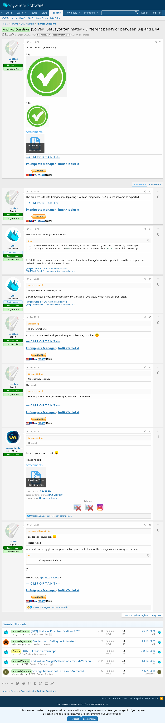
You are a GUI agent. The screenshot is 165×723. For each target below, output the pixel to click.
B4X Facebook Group (38, 18)
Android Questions (42, 644)
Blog (44, 12)
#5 (150, 317)
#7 (150, 431)
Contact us (105, 698)
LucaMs (10, 34)
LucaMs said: (34, 285)
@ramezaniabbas (49, 577)
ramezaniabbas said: (38, 531)
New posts (71, 12)
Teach (33, 12)
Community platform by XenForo (82, 704)
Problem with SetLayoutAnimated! (54, 641)
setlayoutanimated (61, 34)
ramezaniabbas (13, 448)
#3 (150, 228)
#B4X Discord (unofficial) (13, 18)
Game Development (37, 654)
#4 (150, 278)
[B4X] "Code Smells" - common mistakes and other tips (50, 271)
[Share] (156, 42)
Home (155, 698)
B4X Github (55, 18)
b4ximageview (43, 34)
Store (9, 12)
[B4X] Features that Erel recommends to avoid (46, 268)
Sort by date (140, 184)
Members (89, 12)
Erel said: (32, 323)
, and (51, 607)
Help (147, 698)
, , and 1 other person (51, 516)
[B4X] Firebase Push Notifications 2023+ (56, 631)
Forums (56, 12)
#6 (150, 367)
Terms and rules (119, 698)
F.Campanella (17, 674)
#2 (150, 191)
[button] (21, 13)
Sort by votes (155, 184)
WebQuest (16, 644)
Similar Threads (81, 34)
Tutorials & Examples (38, 634)
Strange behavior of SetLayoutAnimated (58, 671)
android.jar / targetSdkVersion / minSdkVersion (61, 661)
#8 (150, 524)
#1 (160, 41)
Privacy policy (136, 698)
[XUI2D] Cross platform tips (38, 651)
